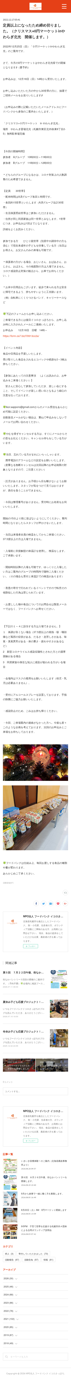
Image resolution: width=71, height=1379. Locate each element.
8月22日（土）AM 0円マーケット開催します (44, 1209)
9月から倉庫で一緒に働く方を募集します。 (42, 1193)
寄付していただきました (33, 1253)
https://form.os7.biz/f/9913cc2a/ (21, 336)
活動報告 (12, 1259)
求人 (9, 1253)
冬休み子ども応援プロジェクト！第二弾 (26, 1031)
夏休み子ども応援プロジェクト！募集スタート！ (31, 1002)
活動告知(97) (8, 882)
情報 (48, 1259)
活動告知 (31, 1259)
